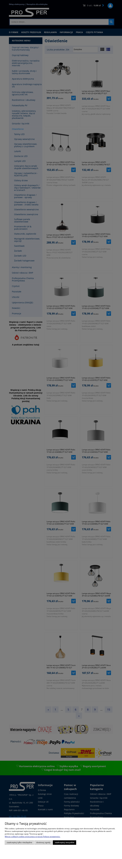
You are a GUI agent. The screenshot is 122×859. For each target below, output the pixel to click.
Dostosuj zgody (43, 842)
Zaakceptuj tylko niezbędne (19, 842)
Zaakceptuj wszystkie (64, 842)
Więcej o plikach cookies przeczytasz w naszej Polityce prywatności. (32, 836)
